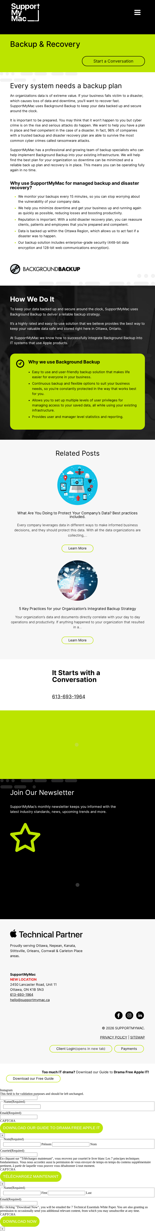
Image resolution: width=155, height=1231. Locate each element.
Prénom (46, 1144)
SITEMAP (137, 1037)
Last (88, 1192)
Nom (93, 1144)
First (44, 1192)
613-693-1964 (21, 995)
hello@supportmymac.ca (30, 1000)
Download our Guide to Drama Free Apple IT (51, 1128)
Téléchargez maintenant (31, 1176)
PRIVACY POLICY (113, 1037)
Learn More (77, 548)
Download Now (20, 1221)
